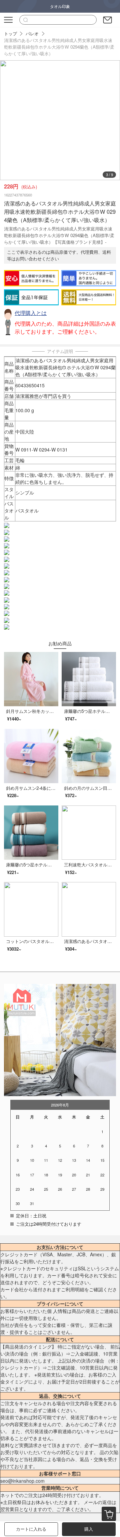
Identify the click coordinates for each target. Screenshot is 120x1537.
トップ (10, 33)
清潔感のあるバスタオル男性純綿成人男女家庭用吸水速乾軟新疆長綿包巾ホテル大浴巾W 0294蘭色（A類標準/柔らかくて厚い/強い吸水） (59, 47)
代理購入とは (31, 313)
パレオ (32, 33)
